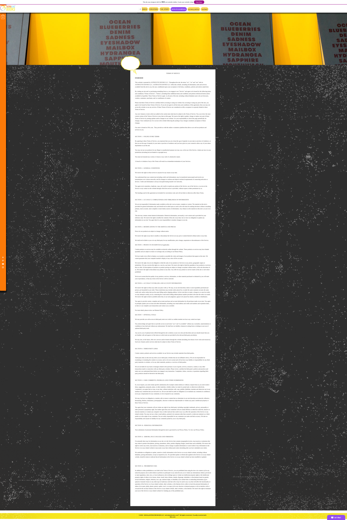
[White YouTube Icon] (3, 264)
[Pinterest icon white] (3, 261)
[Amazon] (3, 257)
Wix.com (172, 517)
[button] (3, 16)
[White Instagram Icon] (3, 267)
